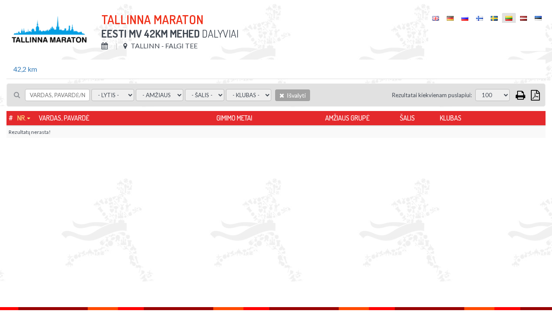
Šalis (407, 118)
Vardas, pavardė (64, 118)
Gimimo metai (234, 118)
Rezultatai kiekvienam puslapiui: (432, 95)
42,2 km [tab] (25, 69)
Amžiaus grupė (347, 118)
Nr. (21, 118)
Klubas (450, 118)
